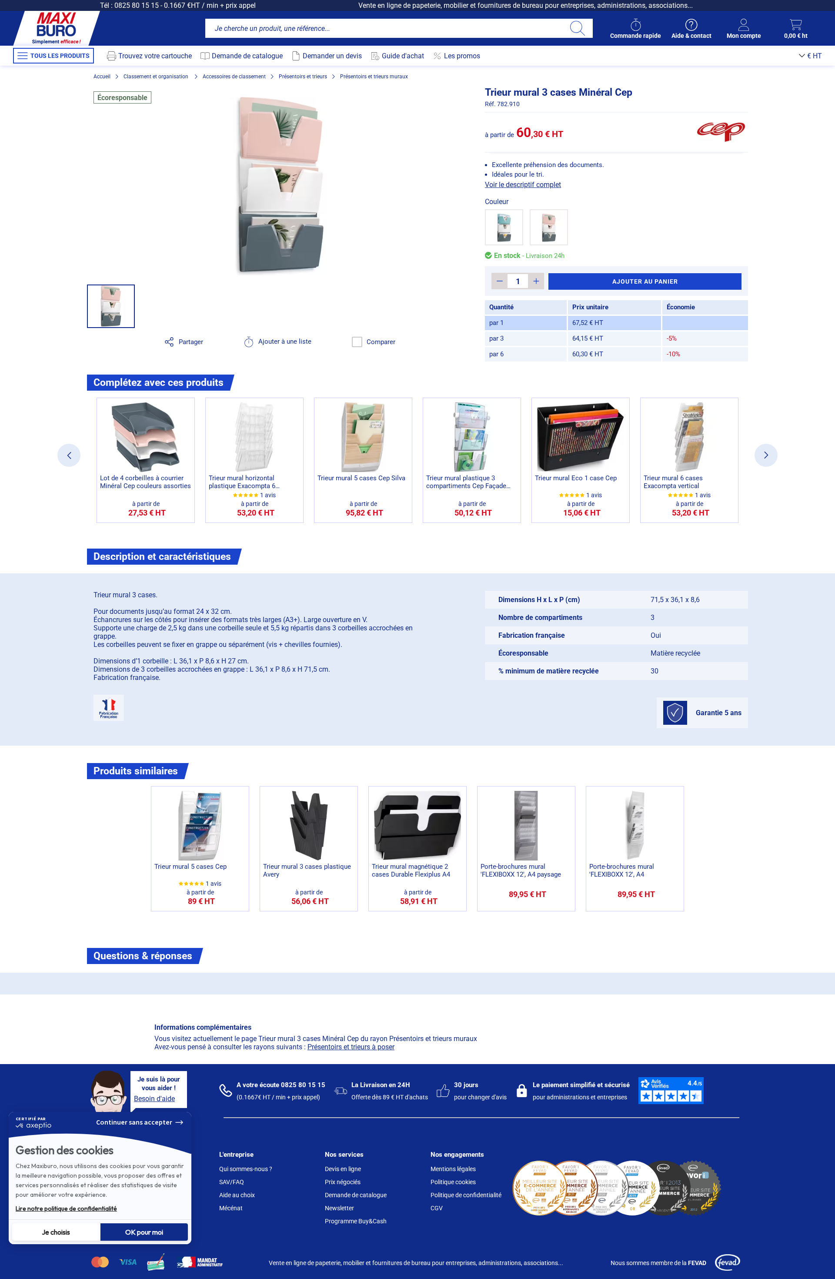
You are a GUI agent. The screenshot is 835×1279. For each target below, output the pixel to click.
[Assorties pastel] (549, 227)
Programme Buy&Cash (356, 1221)
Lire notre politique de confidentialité (66, 1208)
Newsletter (339, 1208)
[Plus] (536, 281)
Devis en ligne (343, 1168)
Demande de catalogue (356, 1195)
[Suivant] (766, 455)
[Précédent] (68, 455)
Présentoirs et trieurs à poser (350, 1047)
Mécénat (231, 1208)
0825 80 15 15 (136, 5)
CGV (437, 1208)
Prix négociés (343, 1182)
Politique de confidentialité (466, 1195)
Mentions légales (453, 1168)
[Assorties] (504, 227)
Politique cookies (453, 1182)
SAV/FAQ (231, 1182)
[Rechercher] (577, 28)
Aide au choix (237, 1195)
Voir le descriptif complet (523, 185)
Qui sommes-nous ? (245, 1168)
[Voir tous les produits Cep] (721, 132)
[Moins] (499, 281)
